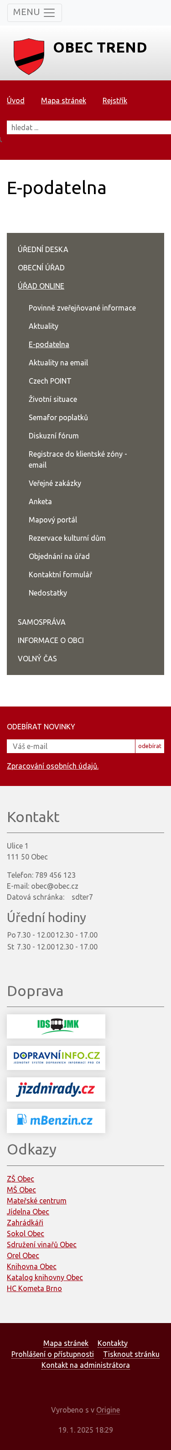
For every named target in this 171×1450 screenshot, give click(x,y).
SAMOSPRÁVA (42, 622)
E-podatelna (49, 344)
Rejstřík (115, 100)
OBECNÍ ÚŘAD (41, 268)
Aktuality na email (58, 363)
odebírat (149, 746)
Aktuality (43, 326)
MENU (27, 11)
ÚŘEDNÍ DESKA (43, 249)
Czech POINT (50, 381)
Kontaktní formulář (60, 574)
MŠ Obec (21, 1190)
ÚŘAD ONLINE (41, 286)
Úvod (16, 100)
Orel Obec (23, 1255)
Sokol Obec (25, 1233)
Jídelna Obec (28, 1211)
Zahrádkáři (25, 1222)
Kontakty (113, 1343)
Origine (108, 1410)
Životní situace (53, 399)
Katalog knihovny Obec (45, 1277)
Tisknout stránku (131, 1354)
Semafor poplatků (58, 417)
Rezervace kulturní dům (67, 538)
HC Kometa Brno (34, 1288)
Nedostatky (48, 593)
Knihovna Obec (32, 1266)
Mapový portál (53, 520)
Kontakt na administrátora (85, 1365)
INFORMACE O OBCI (51, 640)
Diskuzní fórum (54, 436)
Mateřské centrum (37, 1201)
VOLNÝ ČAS (37, 658)
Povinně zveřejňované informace (82, 308)
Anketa (40, 501)
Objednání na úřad (59, 556)
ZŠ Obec (20, 1179)
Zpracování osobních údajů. (52, 766)
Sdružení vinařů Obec (42, 1244)
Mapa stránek (63, 100)
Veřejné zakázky (55, 483)
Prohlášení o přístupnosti (52, 1354)
